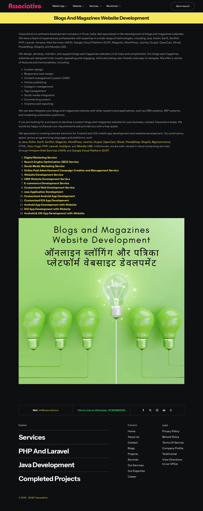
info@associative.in (48, 410)
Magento (61, 142)
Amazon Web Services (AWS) (47, 150)
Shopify (146, 142)
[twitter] (150, 410)
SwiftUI (49, 142)
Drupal (97, 142)
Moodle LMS (85, 146)
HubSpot (64, 146)
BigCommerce (161, 142)
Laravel (53, 146)
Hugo (37, 146)
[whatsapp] (171, 410)
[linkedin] (164, 410)
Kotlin (32, 142)
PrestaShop (133, 142)
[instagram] (157, 410)
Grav (30, 146)
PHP (45, 146)
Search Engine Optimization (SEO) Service (51, 161)
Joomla (87, 142)
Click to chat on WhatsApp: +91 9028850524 (102, 410)
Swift (40, 142)
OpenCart (109, 142)
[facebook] (143, 410)
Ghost (120, 142)
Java (24, 142)
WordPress (75, 142)
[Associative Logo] (24, 4)
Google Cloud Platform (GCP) (90, 150)
